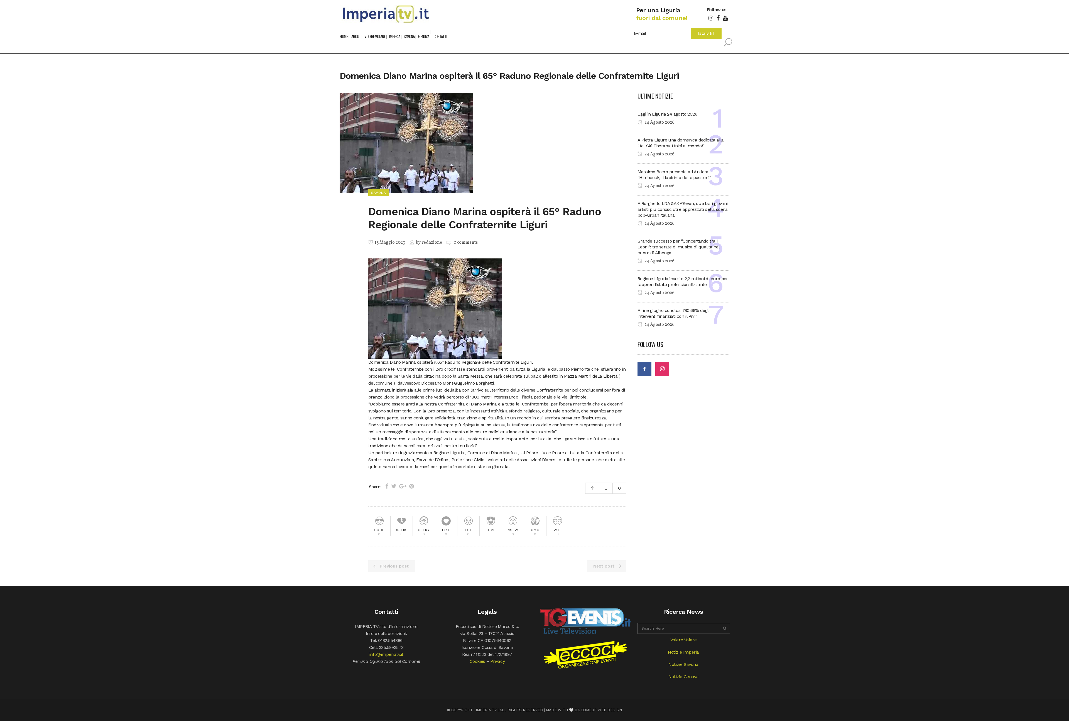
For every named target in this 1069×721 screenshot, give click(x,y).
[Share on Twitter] (393, 486)
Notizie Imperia (683, 652)
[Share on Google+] (402, 486)
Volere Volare (683, 639)
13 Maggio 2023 (389, 242)
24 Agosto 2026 (659, 122)
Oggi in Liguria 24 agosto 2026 (667, 114)
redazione (431, 242)
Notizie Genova (683, 676)
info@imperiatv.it (386, 654)
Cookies (477, 661)
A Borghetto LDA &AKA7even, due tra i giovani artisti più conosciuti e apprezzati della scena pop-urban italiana (683, 209)
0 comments (465, 242)
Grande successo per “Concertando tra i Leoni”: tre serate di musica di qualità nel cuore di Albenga (678, 246)
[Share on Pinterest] (411, 486)
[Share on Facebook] (386, 486)
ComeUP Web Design (601, 710)
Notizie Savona (683, 664)
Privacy (497, 661)
